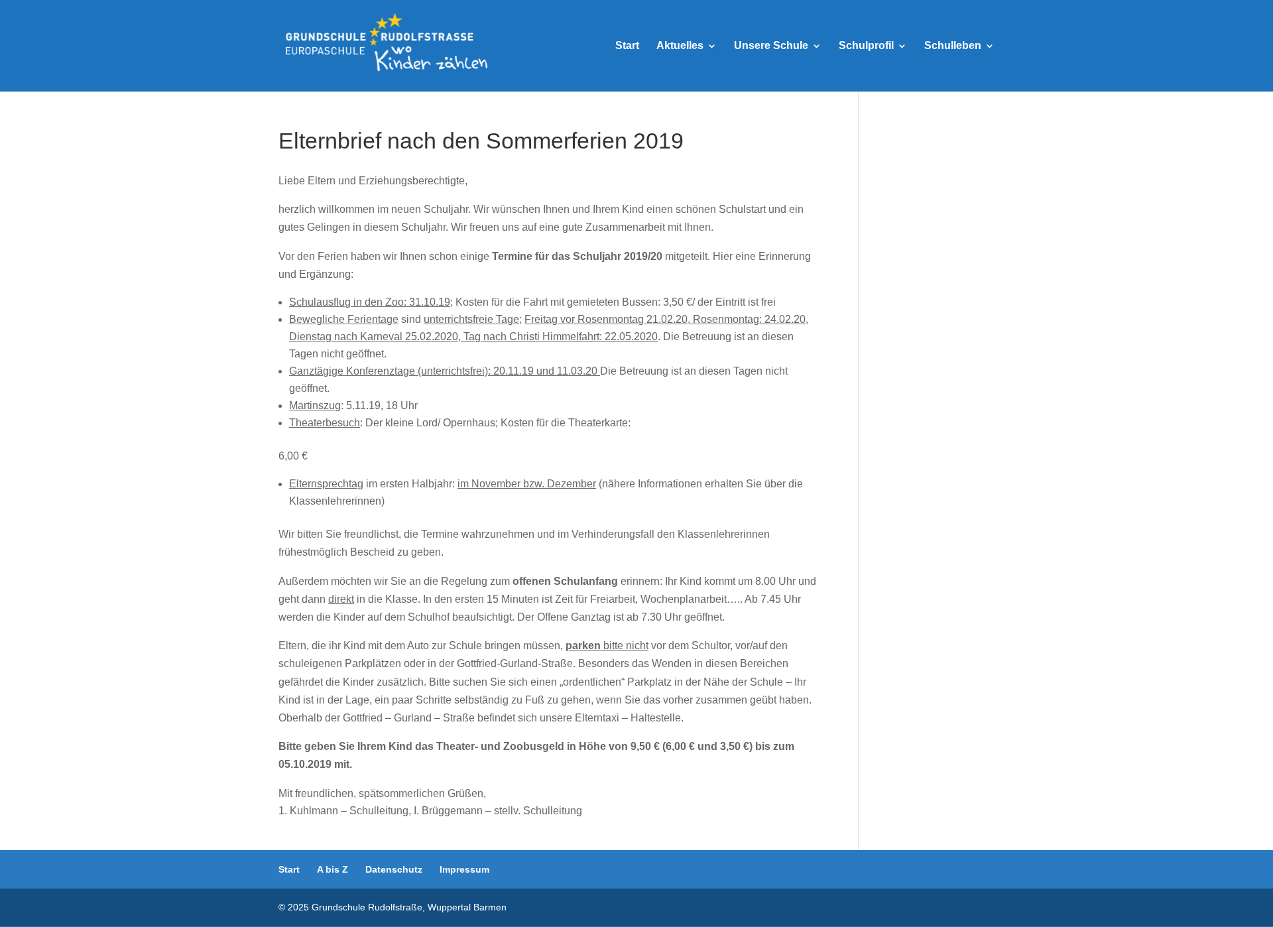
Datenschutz (393, 869)
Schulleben (952, 46)
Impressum (464, 869)
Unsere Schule (771, 46)
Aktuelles (679, 46)
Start (627, 46)
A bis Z (332, 869)
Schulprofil (866, 46)
